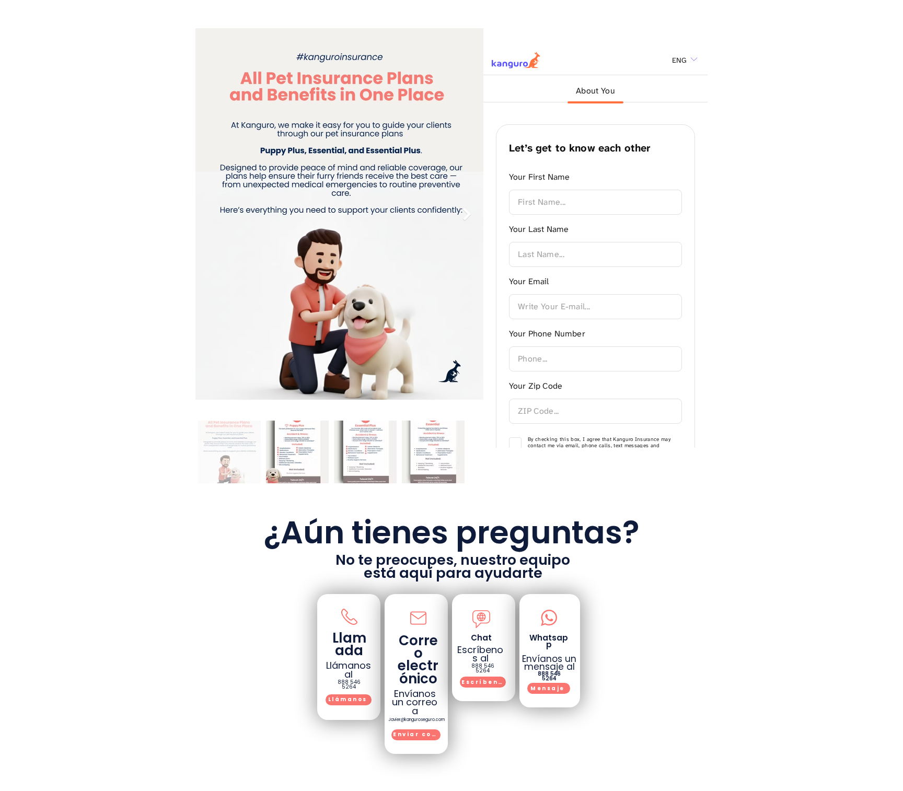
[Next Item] (467, 213)
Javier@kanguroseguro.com (416, 720)
